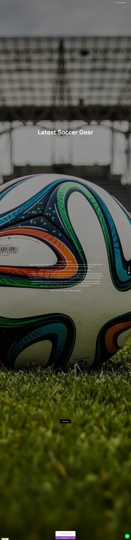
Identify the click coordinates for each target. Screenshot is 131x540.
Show (129, 270)
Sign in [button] (65, 537)
